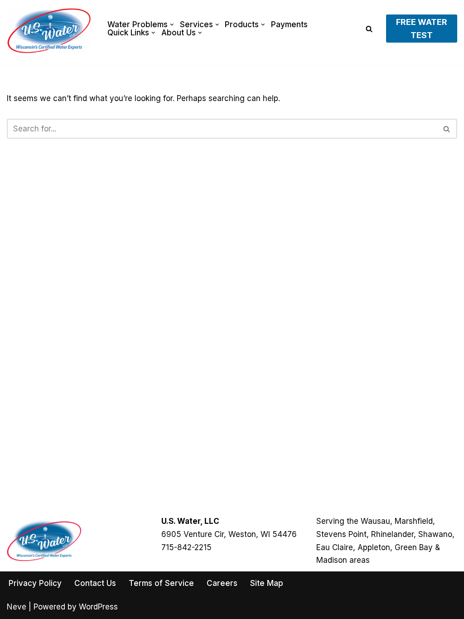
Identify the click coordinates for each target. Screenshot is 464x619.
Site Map (266, 583)
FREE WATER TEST (421, 28)
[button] (172, 25)
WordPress (98, 606)
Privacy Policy (35, 583)
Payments (289, 24)
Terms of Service (161, 583)
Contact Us (95, 583)
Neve (16, 606)
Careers (222, 583)
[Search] (369, 28)
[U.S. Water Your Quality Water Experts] (49, 30)
